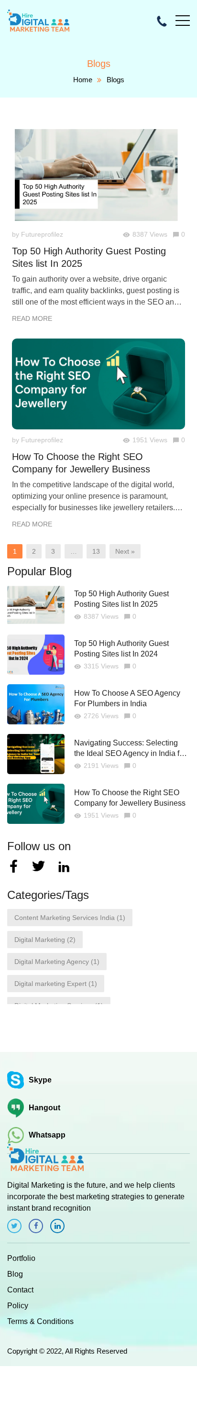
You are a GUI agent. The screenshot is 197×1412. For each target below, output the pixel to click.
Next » (125, 551)
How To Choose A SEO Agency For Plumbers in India (127, 698)
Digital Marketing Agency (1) (56, 961)
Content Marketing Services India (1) (69, 917)
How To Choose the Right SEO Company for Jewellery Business (81, 462)
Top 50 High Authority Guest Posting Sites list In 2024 (121, 648)
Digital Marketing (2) (45, 939)
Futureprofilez (42, 234)
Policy (17, 1306)
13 (96, 551)
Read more (32, 318)
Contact (20, 1290)
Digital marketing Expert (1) (55, 983)
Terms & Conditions (40, 1321)
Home (82, 80)
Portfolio (21, 1258)
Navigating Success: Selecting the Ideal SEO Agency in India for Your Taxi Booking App (130, 749)
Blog (15, 1274)
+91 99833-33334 (162, 20)
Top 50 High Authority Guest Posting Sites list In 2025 (89, 257)
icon (14, 1226)
